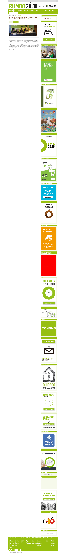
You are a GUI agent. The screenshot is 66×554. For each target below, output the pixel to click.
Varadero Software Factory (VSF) (18, 552)
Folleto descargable (45, 202)
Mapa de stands (44, 308)
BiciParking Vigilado (45, 431)
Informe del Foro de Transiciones (47, 109)
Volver (11, 53)
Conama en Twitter (45, 472)
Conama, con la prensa (45, 364)
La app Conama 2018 (45, 158)
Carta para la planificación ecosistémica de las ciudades (46, 253)
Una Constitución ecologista (46, 512)
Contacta (43, 319)
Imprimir (37, 53)
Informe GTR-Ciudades (45, 84)
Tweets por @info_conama (48, 474)
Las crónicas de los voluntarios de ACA (48, 45)
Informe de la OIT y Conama (46, 60)
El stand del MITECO (45, 450)
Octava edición (44, 225)
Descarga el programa (45, 134)
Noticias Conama (44, 338)
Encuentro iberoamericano (46, 183)
